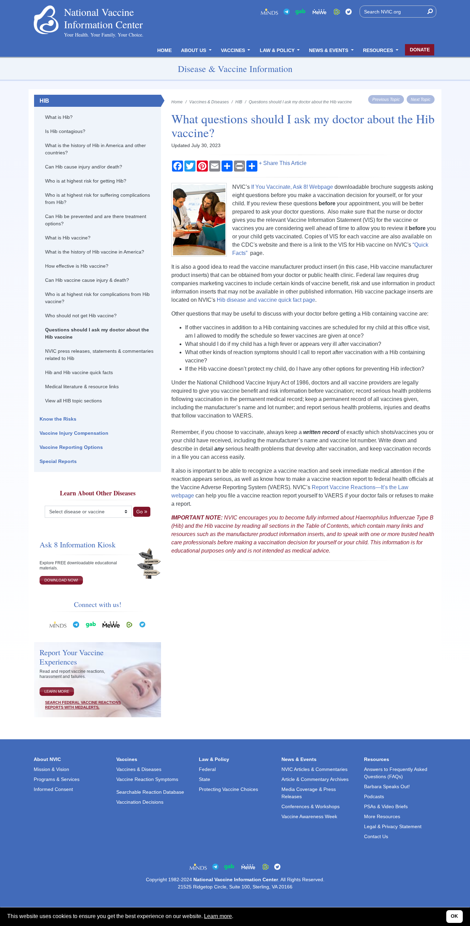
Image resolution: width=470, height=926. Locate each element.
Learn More (56, 691)
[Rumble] (337, 11)
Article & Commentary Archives (315, 779)
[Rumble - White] (129, 624)
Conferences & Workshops (310, 806)
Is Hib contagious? (65, 131)
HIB (44, 101)
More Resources (382, 816)
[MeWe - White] (319, 11)
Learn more (218, 916)
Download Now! (61, 580)
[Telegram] (286, 11)
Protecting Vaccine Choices (228, 789)
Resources (378, 50)
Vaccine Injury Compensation (74, 433)
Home (164, 50)
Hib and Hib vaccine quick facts (79, 372)
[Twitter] (348, 11)
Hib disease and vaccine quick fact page (266, 300)
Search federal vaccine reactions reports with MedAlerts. (83, 704)
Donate (420, 49)
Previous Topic (386, 99)
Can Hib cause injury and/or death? (83, 166)
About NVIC (47, 759)
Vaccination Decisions (139, 802)
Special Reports (58, 461)
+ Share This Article (283, 163)
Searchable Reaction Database (150, 792)
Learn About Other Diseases (98, 492)
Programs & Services (56, 779)
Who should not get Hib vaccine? (81, 315)
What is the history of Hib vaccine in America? (94, 252)
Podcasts (374, 796)
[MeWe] (111, 624)
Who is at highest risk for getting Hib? (85, 181)
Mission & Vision (51, 769)
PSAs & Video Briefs (386, 806)
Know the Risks (58, 419)
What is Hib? (59, 117)
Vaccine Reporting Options (71, 447)
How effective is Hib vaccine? (76, 266)
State (204, 779)
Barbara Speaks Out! (387, 786)
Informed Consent (53, 789)
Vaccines (233, 50)
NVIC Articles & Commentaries (314, 769)
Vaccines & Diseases (209, 102)
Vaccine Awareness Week (309, 816)
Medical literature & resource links (82, 386)
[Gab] (300, 11)
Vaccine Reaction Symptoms (147, 779)
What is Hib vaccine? (67, 237)
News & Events (329, 50)
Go (139, 511)
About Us (194, 50)
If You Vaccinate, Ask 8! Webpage (292, 187)
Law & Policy (278, 50)
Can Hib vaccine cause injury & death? (87, 280)
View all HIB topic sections (73, 400)
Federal (207, 769)
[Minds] (269, 11)
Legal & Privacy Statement (392, 826)
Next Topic (420, 99)
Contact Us (376, 836)
